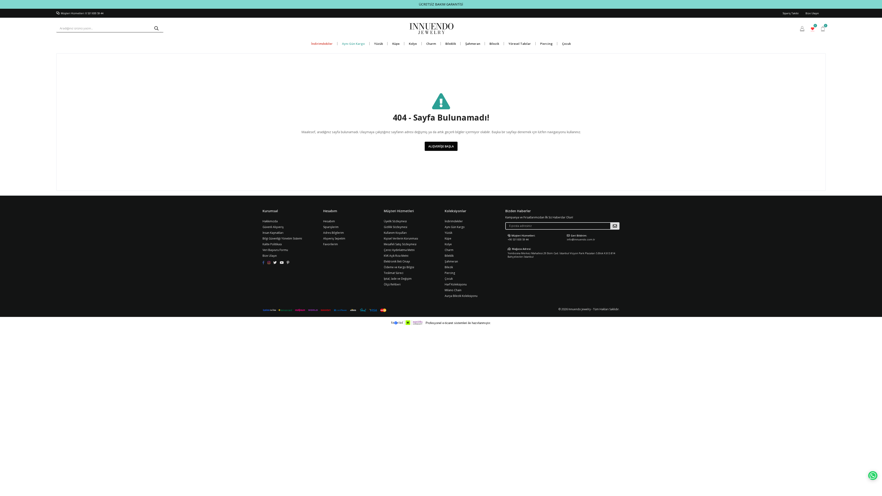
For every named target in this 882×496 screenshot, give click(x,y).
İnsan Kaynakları (273, 233)
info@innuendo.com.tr (581, 239)
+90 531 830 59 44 (518, 239)
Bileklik (450, 44)
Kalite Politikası (272, 244)
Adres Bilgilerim (333, 233)
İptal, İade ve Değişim (398, 279)
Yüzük (378, 44)
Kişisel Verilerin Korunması (401, 238)
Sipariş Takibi (791, 13)
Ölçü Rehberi (392, 284)
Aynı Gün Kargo (353, 44)
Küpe (396, 44)
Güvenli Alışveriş (273, 227)
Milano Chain (453, 290)
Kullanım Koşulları (395, 233)
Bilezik (494, 44)
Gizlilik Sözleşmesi (395, 227)
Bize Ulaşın (812, 13)
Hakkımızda (270, 221)
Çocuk (566, 44)
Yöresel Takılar (520, 44)
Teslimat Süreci (393, 273)
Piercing (546, 44)
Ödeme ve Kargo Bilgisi (399, 267)
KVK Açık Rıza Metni (396, 256)
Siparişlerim (331, 227)
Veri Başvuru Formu (275, 250)
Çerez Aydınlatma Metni (399, 250)
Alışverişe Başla (441, 146)
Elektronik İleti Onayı (397, 261)
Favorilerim (330, 244)
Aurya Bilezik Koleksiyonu (461, 296)
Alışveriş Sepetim (334, 238)
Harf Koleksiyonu (456, 284)
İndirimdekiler (322, 44)
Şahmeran (472, 44)
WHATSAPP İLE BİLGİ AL (872, 475)
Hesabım (329, 221)
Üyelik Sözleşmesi (395, 221)
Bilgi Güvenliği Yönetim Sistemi (282, 238)
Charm (431, 44)
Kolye (413, 44)
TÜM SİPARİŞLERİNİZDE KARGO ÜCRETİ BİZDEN (441, 4)
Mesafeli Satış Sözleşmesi (400, 244)
